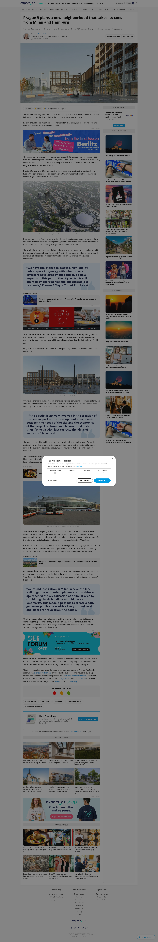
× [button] (112, 458)
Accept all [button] (102, 480)
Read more (79, 466)
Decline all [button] (84, 480)
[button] (53, 480)
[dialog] (79, 471)
